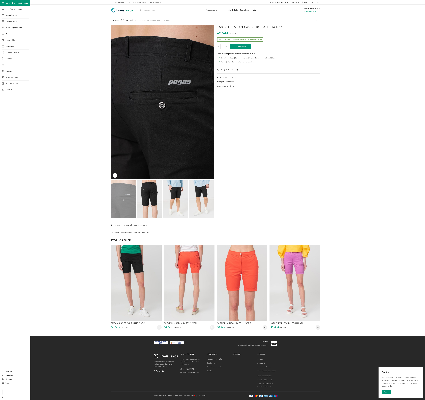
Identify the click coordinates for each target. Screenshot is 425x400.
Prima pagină (116, 20)
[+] (227, 46)
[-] (219, 46)
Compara (241, 70)
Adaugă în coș (241, 46)
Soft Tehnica (202, 396)
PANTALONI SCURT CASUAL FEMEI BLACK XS (128, 323)
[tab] (115, 225)
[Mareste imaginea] (115, 175)
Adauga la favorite (227, 70)
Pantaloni (129, 20)
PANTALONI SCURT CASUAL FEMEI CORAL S (181, 323)
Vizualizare (157, 259)
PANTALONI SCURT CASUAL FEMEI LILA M (286, 323)
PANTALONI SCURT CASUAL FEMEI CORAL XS (234, 323)
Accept (386, 392)
